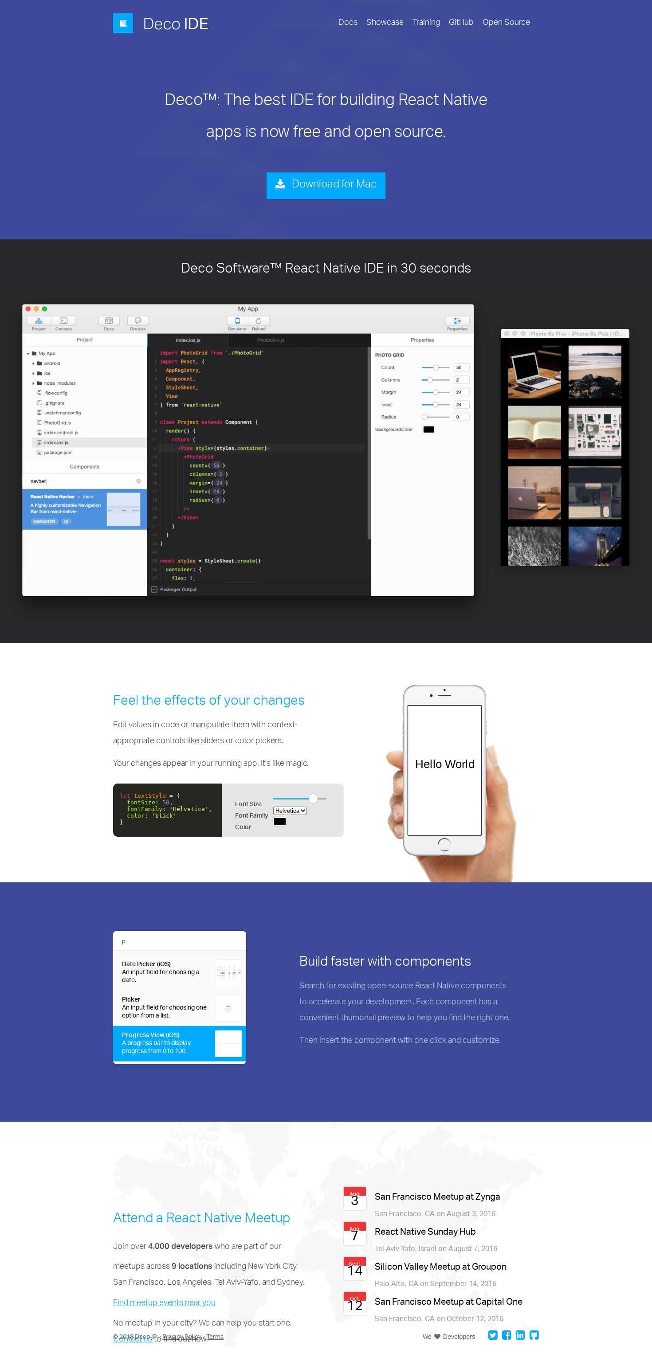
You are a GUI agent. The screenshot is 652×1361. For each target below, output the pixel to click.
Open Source (506, 23)
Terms (215, 1337)
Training (426, 23)
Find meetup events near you (164, 1304)
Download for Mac (333, 185)
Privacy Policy (181, 1337)
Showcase (385, 23)
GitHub (461, 23)
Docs (347, 23)
